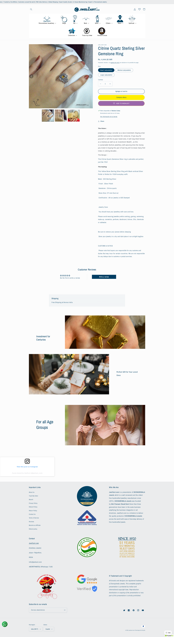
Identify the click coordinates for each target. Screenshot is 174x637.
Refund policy (33, 529)
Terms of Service (34, 518)
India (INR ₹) (34, 629)
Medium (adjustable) (124, 70)
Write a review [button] (104, 277)
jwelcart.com (132, 630)
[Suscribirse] (64, 610)
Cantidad (100, 80)
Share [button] (102, 121)
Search (31, 499)
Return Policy (33, 511)
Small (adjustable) (106, 70)
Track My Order (33, 496)
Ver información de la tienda (108, 117)
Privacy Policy (33, 503)
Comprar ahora (121, 97)
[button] (31, 9)
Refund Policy (33, 507)
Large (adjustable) (106, 75)
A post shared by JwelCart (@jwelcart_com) (27, 473)
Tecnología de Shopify (140, 630)
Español (48, 629)
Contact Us (32, 514)
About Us (31, 492)
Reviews (31, 522)
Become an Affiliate (35, 525)
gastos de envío (115, 62)
